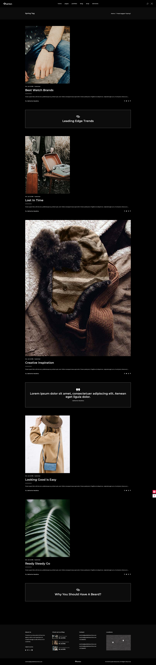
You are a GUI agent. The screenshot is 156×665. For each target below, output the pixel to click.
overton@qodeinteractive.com (87, 635)
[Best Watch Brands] (47, 55)
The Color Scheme (64, 642)
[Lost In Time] (47, 165)
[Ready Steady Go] (47, 528)
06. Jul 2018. (62, 638)
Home (113, 13)
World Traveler (63, 636)
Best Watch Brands (39, 90)
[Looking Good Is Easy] (47, 444)
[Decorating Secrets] (55, 648)
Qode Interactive (115, 661)
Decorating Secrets (64, 647)
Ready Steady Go (37, 563)
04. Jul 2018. (29, 86)
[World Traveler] (55, 637)
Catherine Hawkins (33, 101)
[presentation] (28, 288)
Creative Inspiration (39, 362)
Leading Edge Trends (78, 121)
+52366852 (82, 639)
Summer (37, 86)
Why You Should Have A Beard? (78, 594)
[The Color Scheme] (55, 643)
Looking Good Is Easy (40, 479)
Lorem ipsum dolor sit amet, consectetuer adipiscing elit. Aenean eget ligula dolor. (78, 395)
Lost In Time (34, 200)
